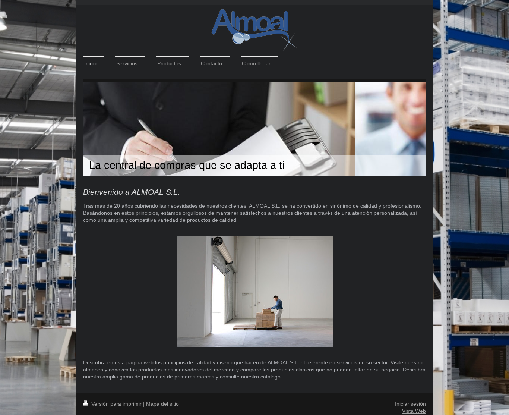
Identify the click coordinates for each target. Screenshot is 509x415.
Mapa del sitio (162, 404)
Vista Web (414, 411)
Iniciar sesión (410, 404)
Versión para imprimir (116, 404)
